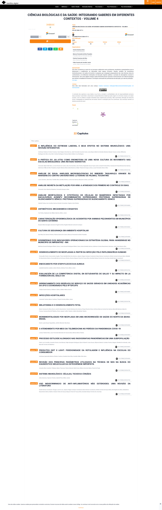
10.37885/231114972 (124, 260)
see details (75, 125)
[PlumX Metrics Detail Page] (103, 114)
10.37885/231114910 (124, 358)
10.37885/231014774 (124, 156)
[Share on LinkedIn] (50, 49)
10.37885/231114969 (124, 394)
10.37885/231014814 (124, 335)
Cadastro (158, 2)
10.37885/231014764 (124, 270)
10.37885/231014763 (124, 380)
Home (57, 6)
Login (153, 2)
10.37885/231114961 (124, 237)
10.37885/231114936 (124, 248)
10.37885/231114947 (124, 191)
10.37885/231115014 (124, 182)
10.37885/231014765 (124, 215)
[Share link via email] (60, 49)
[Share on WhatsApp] (55, 49)
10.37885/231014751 (124, 370)
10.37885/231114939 (124, 313)
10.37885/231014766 (124, 301)
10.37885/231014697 (124, 347)
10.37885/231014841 (124, 280)
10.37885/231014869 (124, 205)
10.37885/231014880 (124, 292)
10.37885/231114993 (124, 325)
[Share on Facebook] (40, 49)
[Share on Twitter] (45, 49)
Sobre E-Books (75, 6)
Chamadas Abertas (87, 6)
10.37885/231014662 (124, 227)
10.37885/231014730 (124, 170)
